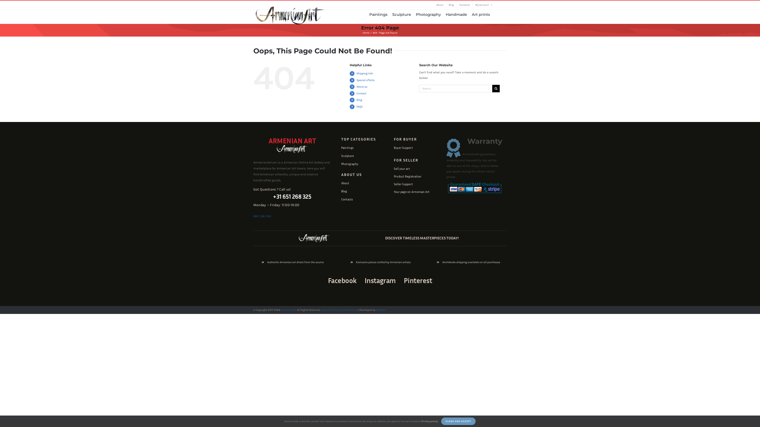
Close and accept (458, 421)
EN (262, 216)
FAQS (359, 106)
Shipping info (364, 73)
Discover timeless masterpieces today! (422, 237)
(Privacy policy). (429, 421)
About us (361, 86)
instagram (380, 280)
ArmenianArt (288, 309)
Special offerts (365, 80)
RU (269, 216)
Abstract (380, 309)
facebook (342, 280)
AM (255, 216)
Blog (359, 100)
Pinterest (418, 280)
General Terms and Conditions (339, 309)
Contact (361, 93)
